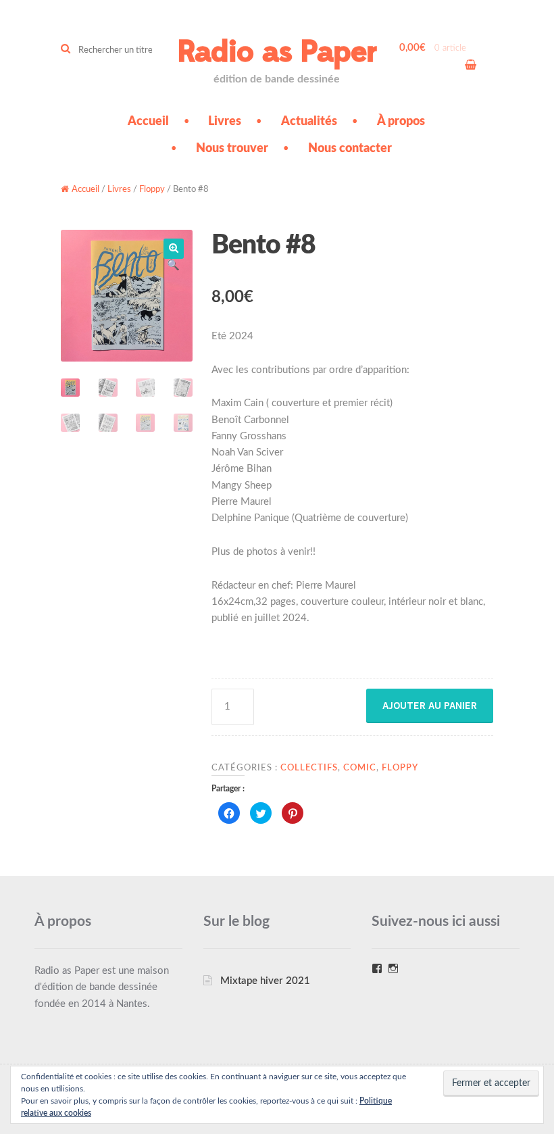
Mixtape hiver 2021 (265, 981)
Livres (224, 122)
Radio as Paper (277, 52)
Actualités (309, 122)
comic (359, 767)
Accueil (148, 122)
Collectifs (309, 767)
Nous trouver (232, 149)
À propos (401, 122)
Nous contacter (350, 149)
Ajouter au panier (429, 705)
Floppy (152, 189)
